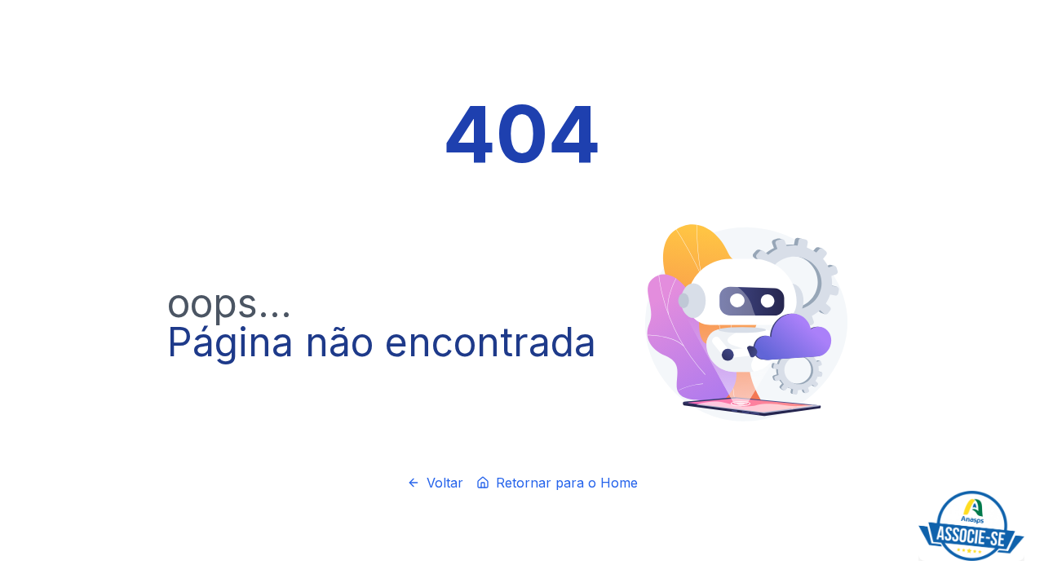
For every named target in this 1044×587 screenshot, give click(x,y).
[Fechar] (1021, 494)
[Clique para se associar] (971, 526)
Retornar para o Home (567, 482)
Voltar (445, 482)
